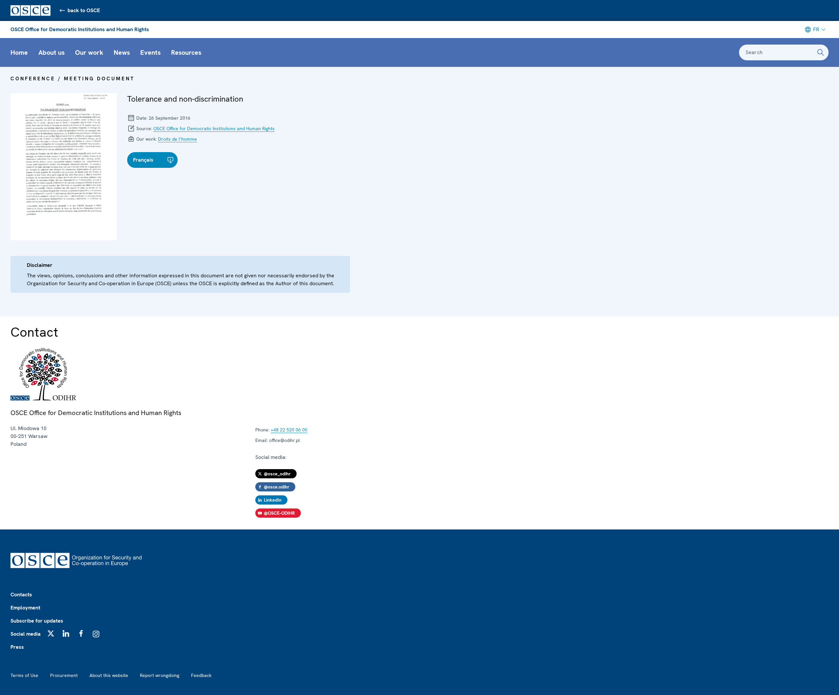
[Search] (821, 52)
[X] (51, 633)
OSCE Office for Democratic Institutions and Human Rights (79, 29)
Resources (186, 52)
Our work (89, 52)
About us (51, 52)
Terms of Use (24, 675)
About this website (108, 675)
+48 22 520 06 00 (289, 430)
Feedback (201, 675)
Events (150, 52)
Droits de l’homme (177, 139)
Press (17, 647)
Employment (25, 607)
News (122, 52)
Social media (25, 633)
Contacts (21, 594)
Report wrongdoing (159, 675)
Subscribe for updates (36, 620)
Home (19, 52)
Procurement (64, 675)
